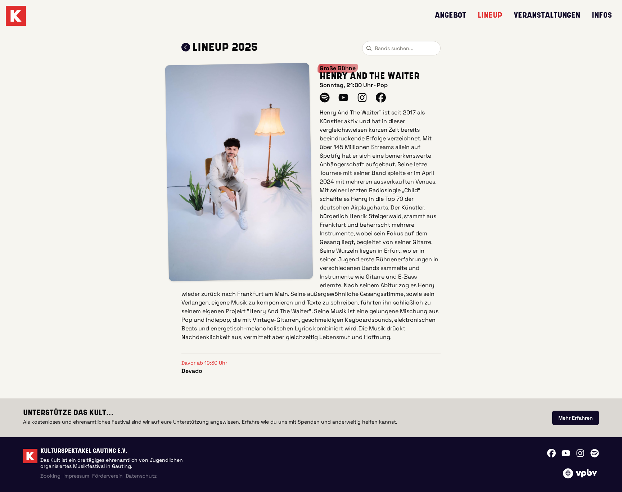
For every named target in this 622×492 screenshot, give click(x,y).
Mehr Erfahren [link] (575, 418)
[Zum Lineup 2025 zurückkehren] (185, 47)
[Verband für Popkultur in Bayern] (580, 473)
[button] (239, 172)
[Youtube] (566, 453)
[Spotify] (594, 453)
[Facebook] (551, 453)
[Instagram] (580, 453)
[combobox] (401, 48)
